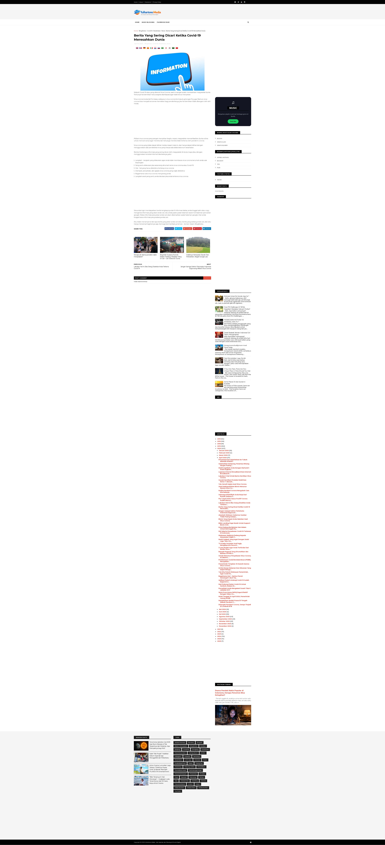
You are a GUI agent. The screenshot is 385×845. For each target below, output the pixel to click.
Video (198, 784)
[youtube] (241, 2)
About (141, 2)
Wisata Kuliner (222, 145)
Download (205, 749)
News (163, 31)
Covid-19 (149, 31)
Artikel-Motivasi (223, 157)
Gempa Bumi (193, 753)
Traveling (195, 780)
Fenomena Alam (180, 753)
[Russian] (159, 48)
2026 (219, 641)
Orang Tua (199, 763)
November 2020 (225, 624)
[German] (144, 48)
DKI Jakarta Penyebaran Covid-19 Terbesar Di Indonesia (235, 532)
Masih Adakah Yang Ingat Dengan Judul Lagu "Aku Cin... (234, 540)
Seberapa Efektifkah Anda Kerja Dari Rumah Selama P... (233, 495)
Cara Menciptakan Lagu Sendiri (235, 358)
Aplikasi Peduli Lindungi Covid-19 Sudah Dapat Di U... (234, 581)
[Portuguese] (162, 48)
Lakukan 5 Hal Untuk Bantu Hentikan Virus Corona (235, 477)
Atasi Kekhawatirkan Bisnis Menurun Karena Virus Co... (233, 487)
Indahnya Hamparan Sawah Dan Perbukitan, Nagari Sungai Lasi (197, 256)
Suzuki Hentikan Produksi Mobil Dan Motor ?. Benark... (232, 481)
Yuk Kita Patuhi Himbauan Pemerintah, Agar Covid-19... (233, 573)
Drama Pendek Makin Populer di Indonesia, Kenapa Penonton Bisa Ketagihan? (230, 693)
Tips (218, 164)
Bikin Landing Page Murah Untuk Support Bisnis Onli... (234, 524)
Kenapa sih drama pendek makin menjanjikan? (145, 256)
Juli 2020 (222, 614)
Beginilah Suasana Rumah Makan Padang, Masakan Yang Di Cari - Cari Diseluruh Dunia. (170, 256)
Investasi (187, 756)
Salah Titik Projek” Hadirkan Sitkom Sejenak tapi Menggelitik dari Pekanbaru (159, 756)
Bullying (177, 749)
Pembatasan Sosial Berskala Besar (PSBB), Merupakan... (235, 560)
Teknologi (193, 777)
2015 (219, 439)
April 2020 (223, 458)
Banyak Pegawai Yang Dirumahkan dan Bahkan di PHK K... (233, 552)
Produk (202, 774)
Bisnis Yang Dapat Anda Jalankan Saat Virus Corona (233, 520)
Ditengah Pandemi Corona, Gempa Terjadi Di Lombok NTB (235, 605)
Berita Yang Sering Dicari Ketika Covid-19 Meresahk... (234, 508)
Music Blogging (148, 22)
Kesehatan (157, 31)
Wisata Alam (221, 142)
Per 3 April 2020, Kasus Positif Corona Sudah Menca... (233, 499)
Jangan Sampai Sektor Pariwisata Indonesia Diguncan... (231, 512)
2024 (219, 636)
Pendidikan (201, 767)
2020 (219, 448)
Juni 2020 (223, 612)
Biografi (220, 161)
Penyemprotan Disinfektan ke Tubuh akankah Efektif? (233, 460)
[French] (141, 48)
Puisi (218, 167)
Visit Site (233, 121)
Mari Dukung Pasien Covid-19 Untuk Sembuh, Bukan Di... (232, 585)
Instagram (178, 756)
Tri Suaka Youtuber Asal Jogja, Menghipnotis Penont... (230, 544)
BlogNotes (142, 31)
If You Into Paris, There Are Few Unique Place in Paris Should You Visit (237, 370)
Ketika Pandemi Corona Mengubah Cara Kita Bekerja (234, 491)
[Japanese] (166, 48)
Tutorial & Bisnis (180, 784)
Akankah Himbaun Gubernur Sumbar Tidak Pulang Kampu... (233, 516)
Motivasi (197, 760)
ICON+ (203, 753)
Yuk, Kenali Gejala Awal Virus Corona (232, 484)
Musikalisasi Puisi (180, 763)
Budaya (219, 138)
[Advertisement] (214, 11)
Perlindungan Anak (195, 770)
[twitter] (238, 2)
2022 (219, 632)
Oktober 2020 (224, 621)
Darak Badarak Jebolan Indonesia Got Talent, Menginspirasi (237, 334)
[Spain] (148, 48)
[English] (137, 48)
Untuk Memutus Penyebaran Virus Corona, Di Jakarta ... (235, 556)
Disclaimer (148, 2)
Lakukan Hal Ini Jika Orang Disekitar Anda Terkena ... (234, 503)
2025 (219, 639)
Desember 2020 (225, 626)
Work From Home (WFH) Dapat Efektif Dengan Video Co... (233, 593)
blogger (207, 278)
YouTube (178, 791)
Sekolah (183, 777)
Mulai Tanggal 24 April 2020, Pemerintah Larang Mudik (234, 597)
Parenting (178, 767)
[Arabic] (173, 48)
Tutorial (203, 780)
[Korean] (170, 48)
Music (205, 760)
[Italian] (152, 48)
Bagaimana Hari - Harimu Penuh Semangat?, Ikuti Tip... (231, 577)
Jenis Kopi (196, 756)
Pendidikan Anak (180, 770)
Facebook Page (163, 22)
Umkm (190, 784)
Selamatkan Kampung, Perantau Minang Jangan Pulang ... (234, 464)
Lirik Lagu (188, 760)
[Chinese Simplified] (177, 48)
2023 (219, 634)
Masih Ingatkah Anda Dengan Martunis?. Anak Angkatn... (234, 469)
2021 (219, 629)
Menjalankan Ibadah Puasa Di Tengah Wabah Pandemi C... (233, 601)
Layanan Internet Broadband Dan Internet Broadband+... (235, 473)
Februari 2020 (224, 453)
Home (135, 2)
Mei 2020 (222, 609)
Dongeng (195, 749)
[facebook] (235, 2)
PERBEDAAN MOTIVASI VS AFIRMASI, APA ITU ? (234, 321)
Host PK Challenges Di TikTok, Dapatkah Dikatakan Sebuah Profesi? (237, 308)
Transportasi (184, 780)
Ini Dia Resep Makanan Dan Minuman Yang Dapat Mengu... (235, 569)
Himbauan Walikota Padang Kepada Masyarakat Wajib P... (232, 536)
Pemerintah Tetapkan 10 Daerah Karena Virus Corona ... (234, 565)
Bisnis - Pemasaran (181, 746)
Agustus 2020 (224, 616)
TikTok (219, 179)
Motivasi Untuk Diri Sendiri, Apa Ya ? (236, 296)
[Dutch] (155, 48)
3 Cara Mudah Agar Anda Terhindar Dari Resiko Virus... (234, 548)
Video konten (179, 787)
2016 (219, 441)
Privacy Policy (157, 2)
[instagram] (244, 2)
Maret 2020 (223, 455)
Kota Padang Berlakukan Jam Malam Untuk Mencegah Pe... (232, 528)
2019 (219, 446)
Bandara (191, 742)
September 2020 (225, 619)
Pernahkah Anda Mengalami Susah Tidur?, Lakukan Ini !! (235, 589)
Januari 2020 (224, 450)
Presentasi (193, 774)
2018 (219, 444)
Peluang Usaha (189, 767)
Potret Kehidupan (180, 774)
